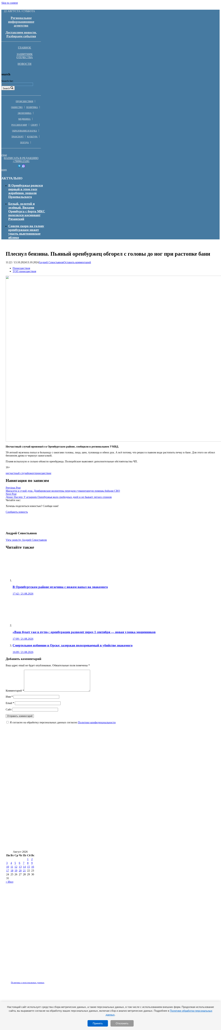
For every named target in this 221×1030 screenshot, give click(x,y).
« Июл (9, 881)
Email (10, 703)
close (4, 154)
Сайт (9, 709)
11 (12, 866)
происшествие (42, 473)
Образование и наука (24, 131)
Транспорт (17, 137)
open (4, 169)
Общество (17, 107)
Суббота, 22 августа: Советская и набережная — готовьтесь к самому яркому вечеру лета (73, 763)
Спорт (34, 125)
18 (12, 870)
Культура (32, 137)
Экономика (24, 113)
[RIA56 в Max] (23, 166)
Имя (9, 696)
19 (16, 870)
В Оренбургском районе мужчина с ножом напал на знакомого (53, 824)
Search (6, 88)
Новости (24, 63)
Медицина (24, 119)
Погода (24, 142)
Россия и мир (19, 125)
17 (7, 870)
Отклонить (122, 1023)
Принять (98, 1023)
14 (24, 866)
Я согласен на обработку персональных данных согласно (63, 722)
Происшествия (24, 101)
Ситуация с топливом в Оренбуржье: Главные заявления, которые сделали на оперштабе (73, 835)
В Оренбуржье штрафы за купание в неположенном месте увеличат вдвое (61, 752)
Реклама (41, 980)
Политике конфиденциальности (97, 722)
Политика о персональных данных (27, 982)
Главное (24, 47)
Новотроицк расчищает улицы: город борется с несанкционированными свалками (68, 783)
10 (7, 866)
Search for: (7, 81)
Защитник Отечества (24, 56)
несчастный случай (17, 473)
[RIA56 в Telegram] (19, 166)
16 (32, 866)
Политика (32, 107)
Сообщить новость (17, 511)
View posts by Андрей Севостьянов (26, 539)
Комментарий (15, 690)
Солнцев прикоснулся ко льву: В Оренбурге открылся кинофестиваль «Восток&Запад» (72, 773)
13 (20, 866)
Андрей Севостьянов (51, 262)
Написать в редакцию (21, 158)
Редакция (25, 980)
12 (16, 866)
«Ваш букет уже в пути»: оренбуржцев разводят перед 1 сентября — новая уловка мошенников (77, 845)
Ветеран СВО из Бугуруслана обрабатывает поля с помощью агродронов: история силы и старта (79, 804)
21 (24, 870)
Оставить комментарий (77, 262)
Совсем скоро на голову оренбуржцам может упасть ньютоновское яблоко (26, 231)
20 (20, 870)
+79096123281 (21, 161)
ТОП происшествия (24, 271)
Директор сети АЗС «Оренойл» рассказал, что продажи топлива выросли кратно (67, 814)
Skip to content (9, 2)
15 (28, 866)
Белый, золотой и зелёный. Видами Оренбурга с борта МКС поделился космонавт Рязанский (26, 211)
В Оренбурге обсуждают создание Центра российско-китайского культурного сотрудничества (76, 793)
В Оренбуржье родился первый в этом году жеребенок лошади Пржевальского (25, 191)
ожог (31, 473)
